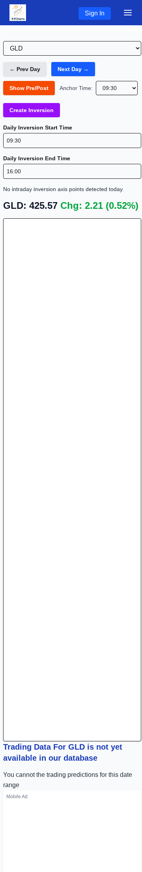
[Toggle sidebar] (128, 12)
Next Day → (73, 69)
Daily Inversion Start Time (37, 127)
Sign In (95, 13)
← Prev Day (24, 69)
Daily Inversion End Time (36, 158)
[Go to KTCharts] (17, 13)
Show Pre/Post (29, 88)
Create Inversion (31, 110)
